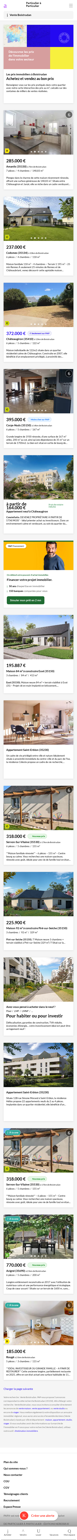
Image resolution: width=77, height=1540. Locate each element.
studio (69, 1419)
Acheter (7, 1534)
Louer (38, 1534)
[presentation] (7, 133)
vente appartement (41, 1408)
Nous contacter (13, 1474)
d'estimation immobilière (26, 1431)
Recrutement (12, 1500)
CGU (6, 1481)
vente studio (59, 1408)
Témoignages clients (16, 1494)
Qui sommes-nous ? (15, 1468)
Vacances (54, 1534)
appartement (59, 1419)
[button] (31, 150)
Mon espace (69, 1534)
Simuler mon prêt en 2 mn (25, 600)
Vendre (23, 1534)
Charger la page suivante (18, 1388)
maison (48, 1419)
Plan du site (11, 1462)
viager (16, 1412)
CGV (6, 1487)
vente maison (25, 1408)
